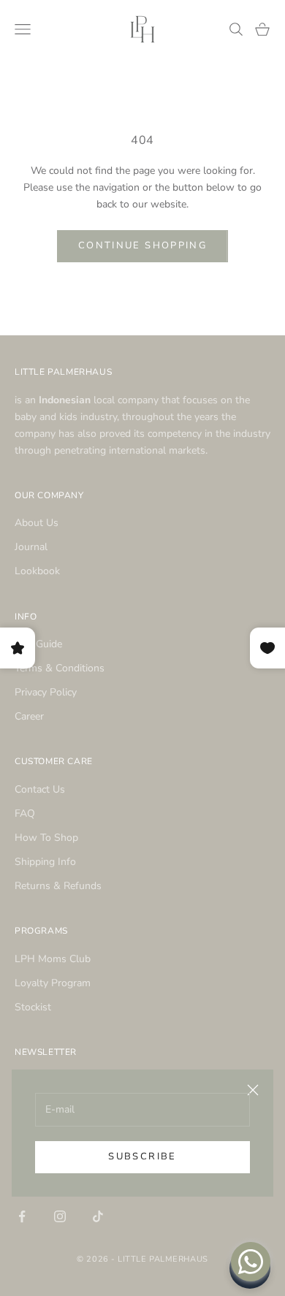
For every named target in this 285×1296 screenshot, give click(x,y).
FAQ (25, 813)
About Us (36, 523)
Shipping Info (45, 862)
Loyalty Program (53, 983)
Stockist (33, 1007)
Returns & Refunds (58, 886)
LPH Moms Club (53, 959)
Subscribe (142, 1156)
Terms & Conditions (59, 668)
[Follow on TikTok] (98, 1216)
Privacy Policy (46, 692)
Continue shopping (142, 245)
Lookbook (37, 571)
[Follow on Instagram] (60, 1216)
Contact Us (40, 789)
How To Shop (46, 838)
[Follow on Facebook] (22, 1216)
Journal (31, 547)
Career (29, 716)
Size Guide (38, 644)
